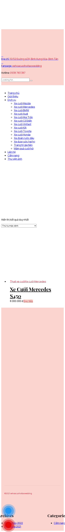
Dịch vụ (12, 100)
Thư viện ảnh (15, 159)
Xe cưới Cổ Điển (23, 120)
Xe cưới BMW (21, 110)
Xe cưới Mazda (22, 103)
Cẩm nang (13, 155)
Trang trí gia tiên (23, 145)
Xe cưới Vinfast (22, 124)
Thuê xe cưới (17, 281)
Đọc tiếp (28, 301)
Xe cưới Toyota (22, 131)
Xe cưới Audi (21, 113)
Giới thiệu (13, 96)
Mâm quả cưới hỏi (23, 148)
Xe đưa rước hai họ (24, 141)
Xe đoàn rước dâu (24, 138)
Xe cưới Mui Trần (23, 117)
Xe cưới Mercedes (24, 107)
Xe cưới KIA (20, 127)
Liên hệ (12, 152)
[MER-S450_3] (35, 256)
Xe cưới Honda (22, 134)
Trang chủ (13, 93)
